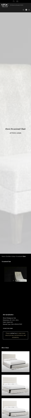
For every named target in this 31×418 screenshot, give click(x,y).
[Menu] (28, 9)
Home (3, 256)
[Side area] (23, 9)
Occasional (19, 256)
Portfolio (8, 256)
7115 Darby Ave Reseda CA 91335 (16, 5)
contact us (13, 333)
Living (13, 256)
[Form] (17, 1)
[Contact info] (25, 9)
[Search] (14, 1)
